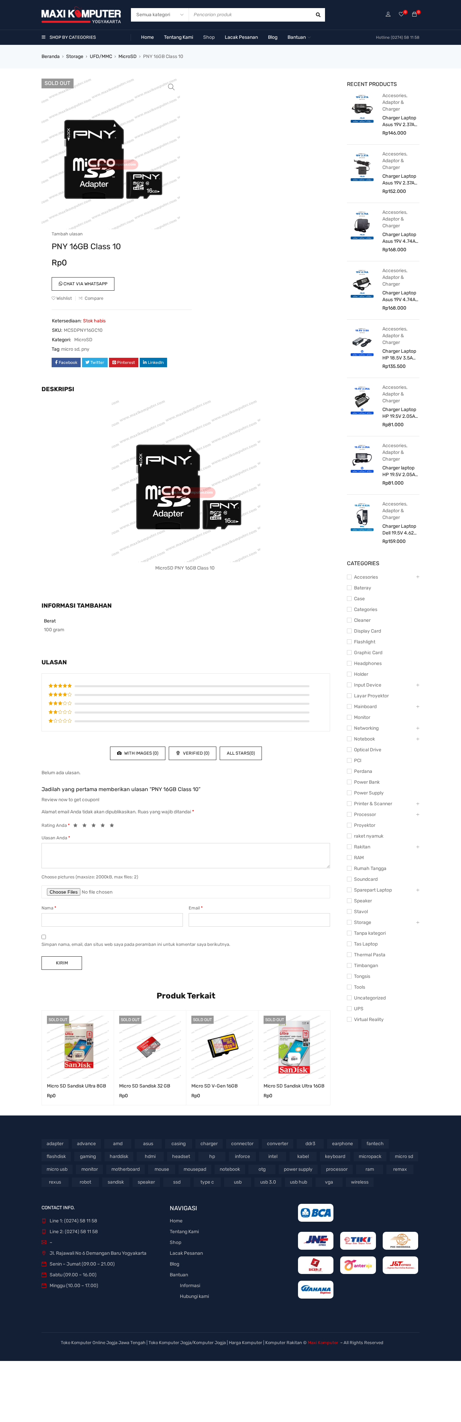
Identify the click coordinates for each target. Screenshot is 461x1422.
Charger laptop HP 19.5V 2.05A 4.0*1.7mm (398, 471)
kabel (303, 1156)
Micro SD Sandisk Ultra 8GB (76, 1086)
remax (400, 1169)
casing (178, 1144)
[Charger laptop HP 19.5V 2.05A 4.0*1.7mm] (362, 458)
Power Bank (367, 782)
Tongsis (362, 976)
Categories (365, 609)
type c (207, 1182)
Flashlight (364, 642)
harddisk (119, 1156)
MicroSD (127, 56)
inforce (242, 1156)
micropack (370, 1156)
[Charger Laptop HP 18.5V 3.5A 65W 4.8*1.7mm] (362, 341)
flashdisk (56, 1156)
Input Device (367, 685)
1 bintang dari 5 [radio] (77, 826)
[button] (171, 87)
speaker (146, 1182)
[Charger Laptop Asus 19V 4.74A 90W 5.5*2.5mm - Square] (362, 225)
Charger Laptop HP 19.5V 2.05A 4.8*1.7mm (399, 413)
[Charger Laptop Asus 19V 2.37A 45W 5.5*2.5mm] (362, 166)
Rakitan (362, 847)
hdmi (150, 1156)
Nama (49, 907)
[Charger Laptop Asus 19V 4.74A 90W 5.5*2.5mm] (362, 283)
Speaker (363, 901)
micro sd (70, 349)
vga (329, 1182)
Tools (359, 987)
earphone (342, 1144)
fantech (375, 1144)
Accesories (394, 95)
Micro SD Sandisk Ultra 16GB (294, 1086)
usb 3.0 (268, 1182)
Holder (361, 674)
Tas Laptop (366, 944)
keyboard (335, 1156)
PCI (357, 760)
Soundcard (366, 879)
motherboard (125, 1169)
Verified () (195, 753)
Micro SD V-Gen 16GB (214, 1086)
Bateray (362, 588)
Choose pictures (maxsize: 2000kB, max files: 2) (90, 876)
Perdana (363, 771)
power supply (298, 1169)
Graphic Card (368, 653)
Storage (74, 56)
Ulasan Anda (56, 837)
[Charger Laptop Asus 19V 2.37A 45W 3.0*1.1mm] (362, 108)
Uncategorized (370, 998)
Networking (366, 728)
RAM (359, 858)
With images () (140, 753)
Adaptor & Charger (393, 105)
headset (181, 1156)
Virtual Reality (369, 1019)
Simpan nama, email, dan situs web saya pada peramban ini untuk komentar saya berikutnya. (136, 944)
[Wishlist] (401, 14)
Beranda (51, 56)
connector (242, 1144)
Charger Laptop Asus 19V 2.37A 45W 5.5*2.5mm (399, 179)
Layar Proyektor (371, 696)
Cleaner (362, 620)
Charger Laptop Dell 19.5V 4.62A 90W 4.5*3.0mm (399, 529)
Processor (365, 814)
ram (369, 1169)
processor (337, 1169)
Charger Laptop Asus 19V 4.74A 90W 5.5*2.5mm (399, 296)
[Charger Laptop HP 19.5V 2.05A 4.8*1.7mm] (362, 400)
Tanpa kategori (370, 933)
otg (262, 1169)
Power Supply (369, 793)
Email (196, 907)
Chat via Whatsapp (84, 283)
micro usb (57, 1169)
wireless (360, 1182)
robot (85, 1182)
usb (238, 1182)
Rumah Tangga (370, 868)
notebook (230, 1169)
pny (85, 349)
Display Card (367, 631)
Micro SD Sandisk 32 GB (144, 1086)
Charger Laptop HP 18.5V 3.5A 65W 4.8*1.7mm (399, 354)
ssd (177, 1182)
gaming (88, 1156)
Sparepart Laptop (373, 890)
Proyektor (364, 825)
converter (277, 1144)
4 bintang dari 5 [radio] (105, 826)
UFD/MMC (101, 56)
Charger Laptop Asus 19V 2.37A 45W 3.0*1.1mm (399, 121)
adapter (55, 1144)
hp (212, 1156)
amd (118, 1144)
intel (272, 1156)
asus (148, 1144)
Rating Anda (56, 825)
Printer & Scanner (373, 804)
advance (86, 1144)
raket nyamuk (368, 836)
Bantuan (179, 1275)
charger (209, 1144)
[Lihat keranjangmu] (414, 15)
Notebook (364, 739)
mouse (162, 1169)
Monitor (362, 717)
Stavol (361, 912)
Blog (174, 1264)
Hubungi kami (194, 1296)
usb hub (298, 1182)
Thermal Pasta (369, 955)
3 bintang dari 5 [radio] (95, 826)
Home (176, 1221)
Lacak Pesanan (186, 1253)
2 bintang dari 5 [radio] (86, 826)
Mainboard (365, 706)
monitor (89, 1169)
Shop (175, 1242)
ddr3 (310, 1144)
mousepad (195, 1169)
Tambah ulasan (67, 233)
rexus (55, 1182)
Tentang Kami (184, 1232)
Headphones (368, 663)
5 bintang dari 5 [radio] (114, 826)
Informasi (190, 1285)
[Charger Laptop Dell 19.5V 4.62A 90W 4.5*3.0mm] (362, 516)
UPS (358, 1009)
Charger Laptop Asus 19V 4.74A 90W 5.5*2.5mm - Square (399, 238)
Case (359, 599)
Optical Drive (367, 750)
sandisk (116, 1182)
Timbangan (366, 965)
